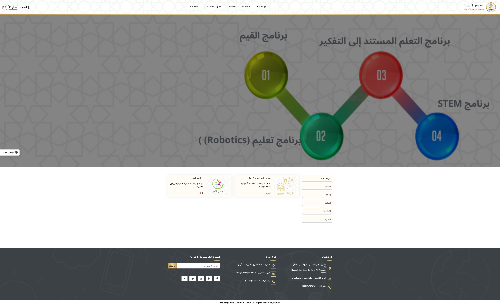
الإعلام (195, 6)
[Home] (480, 4)
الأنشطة (327, 211)
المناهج (328, 186)
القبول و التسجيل (213, 6)
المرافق (328, 203)
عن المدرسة (326, 178)
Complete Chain (243, 302)
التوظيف (232, 6)
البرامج (328, 195)
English (13, 7)
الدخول (23, 7)
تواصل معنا (8, 152)
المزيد (268, 193)
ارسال (172, 265)
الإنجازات (327, 219)
